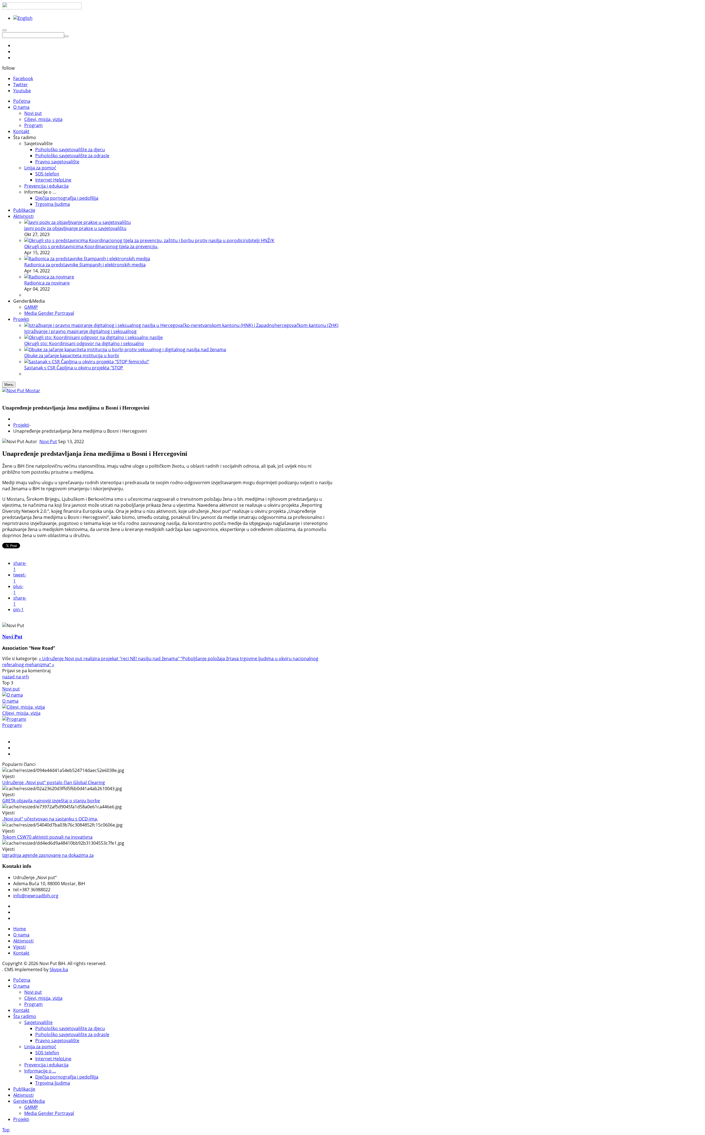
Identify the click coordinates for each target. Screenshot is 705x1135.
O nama (10, 701)
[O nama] (12, 695)
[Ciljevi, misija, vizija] (23, 707)
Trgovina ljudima (52, 1083)
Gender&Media (29, 1101)
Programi (12, 725)
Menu (8, 385)
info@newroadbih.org (35, 896)
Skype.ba (59, 969)
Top (6, 1130)
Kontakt (21, 953)
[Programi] (14, 719)
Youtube (22, 91)
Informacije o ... (40, 1071)
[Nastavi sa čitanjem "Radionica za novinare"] (49, 277)
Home (19, 929)
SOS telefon (47, 1053)
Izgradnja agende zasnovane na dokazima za (48, 855)
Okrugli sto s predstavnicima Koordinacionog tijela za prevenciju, (91, 246)
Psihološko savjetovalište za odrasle (72, 1034)
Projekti (21, 425)
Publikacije (24, 1089)
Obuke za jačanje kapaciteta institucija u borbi (71, 356)
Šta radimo (24, 1016)
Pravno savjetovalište (57, 1041)
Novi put (11, 689)
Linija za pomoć (40, 1047)
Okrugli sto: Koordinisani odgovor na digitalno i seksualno (84, 343)
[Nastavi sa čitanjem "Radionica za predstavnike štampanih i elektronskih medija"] (87, 259)
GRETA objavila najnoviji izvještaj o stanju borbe (51, 801)
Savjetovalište (38, 1022)
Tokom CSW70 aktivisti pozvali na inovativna (47, 837)
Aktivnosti (23, 941)
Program (33, 1004)
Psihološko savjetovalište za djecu (70, 1028)
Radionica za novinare (47, 283)
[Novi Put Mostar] (21, 391)
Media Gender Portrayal (49, 1113)
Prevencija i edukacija (46, 1065)
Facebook (23, 78)
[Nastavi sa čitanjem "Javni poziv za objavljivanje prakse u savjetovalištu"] (77, 222)
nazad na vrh (15, 677)
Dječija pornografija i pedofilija (66, 1077)
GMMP (31, 1107)
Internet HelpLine (53, 1059)
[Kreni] (66, 36)
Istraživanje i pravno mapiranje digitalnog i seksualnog (80, 331)
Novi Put (48, 441)
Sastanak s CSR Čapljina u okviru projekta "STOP (73, 368)
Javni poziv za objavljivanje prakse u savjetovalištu (75, 228)
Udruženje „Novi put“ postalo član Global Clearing (53, 782)
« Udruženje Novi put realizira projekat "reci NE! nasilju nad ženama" (110, 658)
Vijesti (19, 947)
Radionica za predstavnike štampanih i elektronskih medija (85, 265)
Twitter (20, 85)
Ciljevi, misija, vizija (21, 713)
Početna (21, 980)
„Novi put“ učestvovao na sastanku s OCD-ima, (50, 819)
